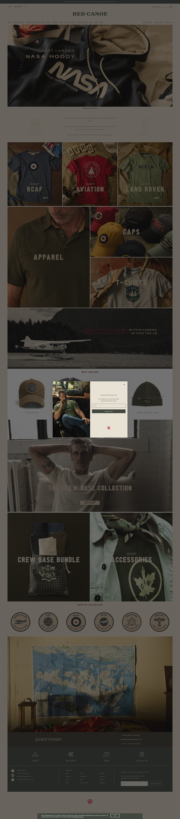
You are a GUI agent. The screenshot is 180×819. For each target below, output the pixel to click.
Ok (115, 815)
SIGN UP (109, 411)
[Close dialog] (124, 384)
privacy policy (78, 817)
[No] (178, 816)
